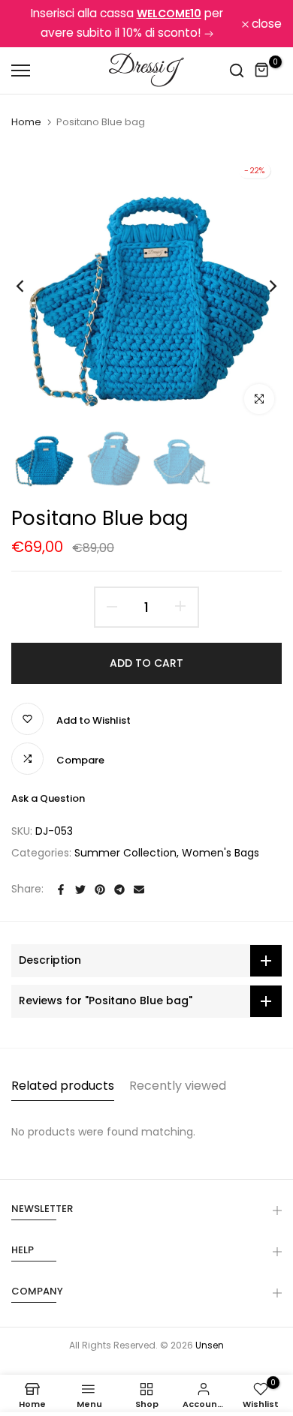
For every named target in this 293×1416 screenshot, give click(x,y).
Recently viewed (177, 1085)
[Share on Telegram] (119, 890)
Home (26, 122)
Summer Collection (125, 852)
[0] (262, 70)
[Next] (263, 287)
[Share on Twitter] (80, 890)
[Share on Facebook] (61, 890)
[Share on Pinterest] (100, 890)
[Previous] (30, 287)
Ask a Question (48, 798)
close (265, 24)
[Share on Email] (139, 890)
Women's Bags (220, 852)
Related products (62, 1085)
